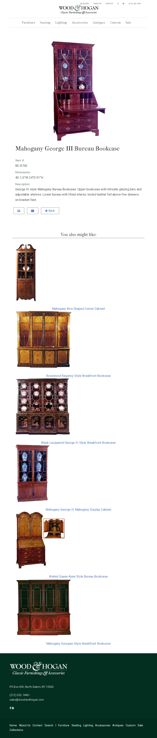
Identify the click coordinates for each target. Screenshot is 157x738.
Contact (109, 4)
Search (85, 4)
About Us (97, 4)
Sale (128, 22)
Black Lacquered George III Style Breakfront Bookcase (78, 443)
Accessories (80, 22)
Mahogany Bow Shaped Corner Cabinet (78, 309)
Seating (45, 22)
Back (51, 211)
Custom (115, 22)
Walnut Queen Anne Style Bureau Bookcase (78, 576)
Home (13, 725)
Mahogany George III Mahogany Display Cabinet (78, 509)
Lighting (61, 22)
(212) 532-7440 (135, 4)
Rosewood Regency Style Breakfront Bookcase (78, 376)
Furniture (28, 22)
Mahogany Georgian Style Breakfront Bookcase (78, 643)
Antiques (99, 22)
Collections (16, 729)
